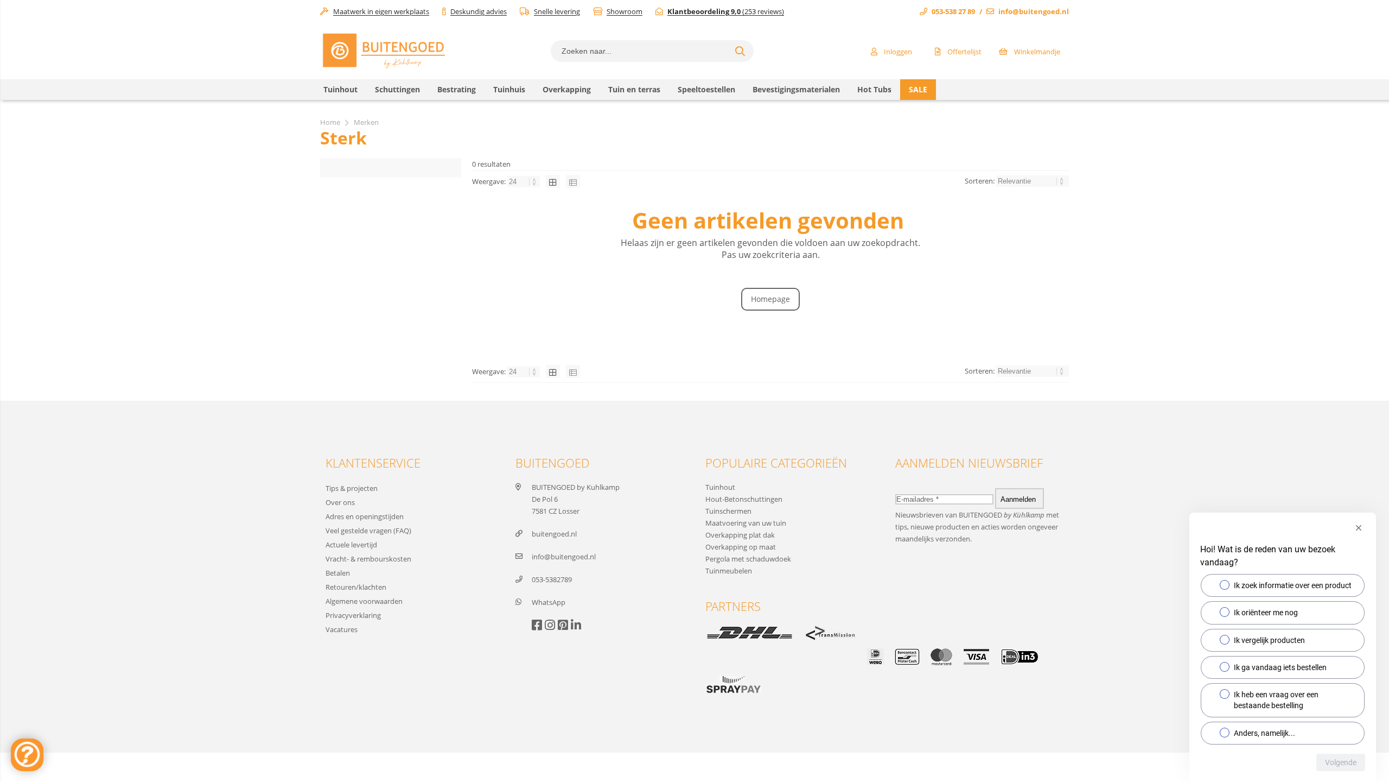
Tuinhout (720, 487)
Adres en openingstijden (365, 516)
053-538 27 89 (953, 11)
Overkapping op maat (740, 547)
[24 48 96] (524, 181)
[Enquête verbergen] (1358, 527)
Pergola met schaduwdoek (748, 559)
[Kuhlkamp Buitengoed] (383, 68)
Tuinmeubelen (728, 571)
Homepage (770, 299)
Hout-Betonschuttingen (743, 499)
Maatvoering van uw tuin (745, 523)
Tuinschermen (728, 511)
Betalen (338, 573)
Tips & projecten (352, 488)
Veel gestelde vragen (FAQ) (368, 530)
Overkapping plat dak (740, 535)
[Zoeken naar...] (740, 51)
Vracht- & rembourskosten (368, 559)
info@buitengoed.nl (1033, 11)
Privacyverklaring (353, 615)
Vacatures (342, 629)
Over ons (340, 502)
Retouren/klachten (356, 587)
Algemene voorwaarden (364, 601)
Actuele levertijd (351, 545)
